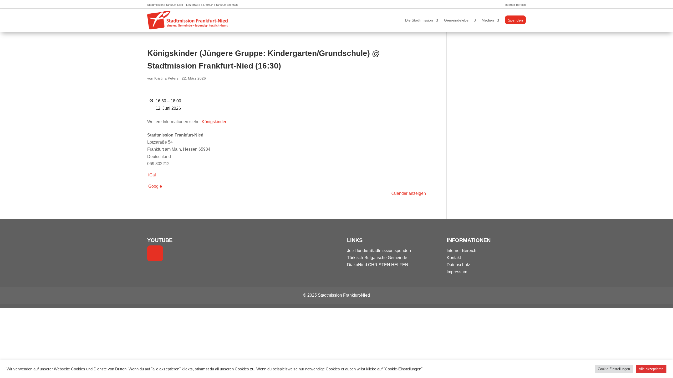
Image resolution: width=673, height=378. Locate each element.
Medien (488, 20)
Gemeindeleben (457, 20)
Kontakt (454, 257)
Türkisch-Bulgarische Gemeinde (377, 257)
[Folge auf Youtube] (155, 253)
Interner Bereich (515, 4)
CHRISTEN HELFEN (388, 264)
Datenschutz (458, 264)
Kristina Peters (166, 78)
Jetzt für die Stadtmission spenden (379, 250)
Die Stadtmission (419, 20)
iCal (152, 175)
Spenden (515, 20)
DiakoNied (357, 264)
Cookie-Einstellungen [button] (614, 369)
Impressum (457, 272)
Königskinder (214, 121)
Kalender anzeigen (408, 193)
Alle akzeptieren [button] (651, 369)
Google (155, 186)
